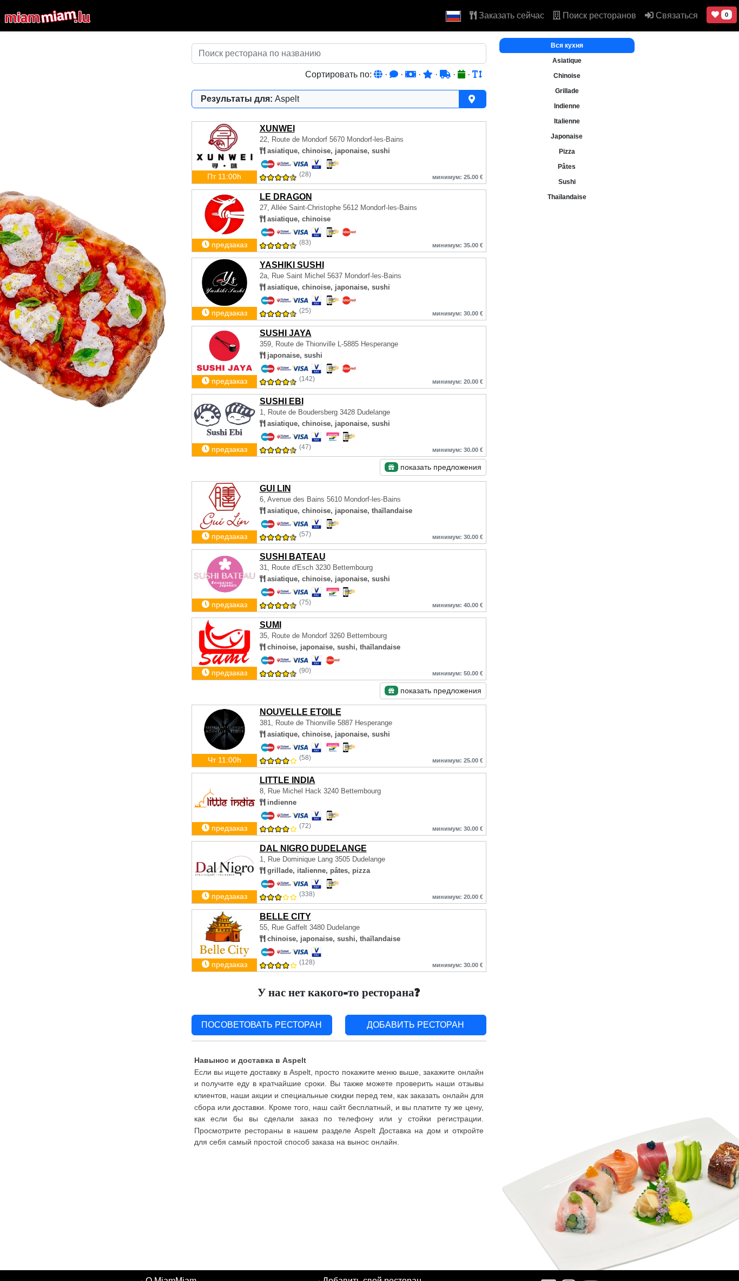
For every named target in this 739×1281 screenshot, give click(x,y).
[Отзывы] (395, 74)
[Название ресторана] (477, 74)
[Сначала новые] (462, 74)
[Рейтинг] (429, 74)
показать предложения (439, 467)
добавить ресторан (415, 1024)
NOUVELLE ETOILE (300, 712)
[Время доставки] (446, 74)
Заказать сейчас (510, 15)
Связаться (676, 15)
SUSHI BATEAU (293, 556)
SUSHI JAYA (286, 333)
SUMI (270, 624)
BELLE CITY (285, 916)
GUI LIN (275, 488)
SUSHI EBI (281, 401)
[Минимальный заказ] (411, 74)
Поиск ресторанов (598, 15)
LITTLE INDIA (287, 780)
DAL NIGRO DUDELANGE (313, 848)
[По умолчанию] (379, 74)
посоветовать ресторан (261, 1024)
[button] (453, 15)
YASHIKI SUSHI (292, 265)
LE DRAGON (286, 196)
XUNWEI (277, 128)
